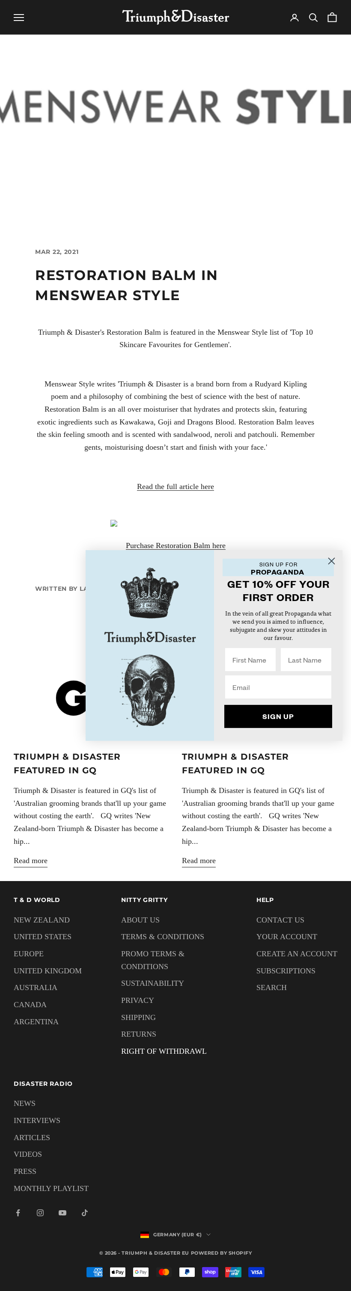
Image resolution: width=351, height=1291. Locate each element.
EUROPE (29, 953)
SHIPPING (138, 1017)
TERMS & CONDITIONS (162, 936)
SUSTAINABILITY (152, 983)
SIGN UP (278, 716)
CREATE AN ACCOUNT (296, 953)
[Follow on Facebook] (18, 1212)
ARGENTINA (36, 1021)
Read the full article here (175, 486)
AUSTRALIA (35, 987)
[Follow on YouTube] (62, 1212)
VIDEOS (28, 1154)
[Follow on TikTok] (84, 1212)
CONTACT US (280, 920)
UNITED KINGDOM (48, 971)
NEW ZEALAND (42, 920)
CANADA (30, 1004)
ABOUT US (140, 920)
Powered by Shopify (221, 1253)
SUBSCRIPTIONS (285, 971)
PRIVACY (137, 1000)
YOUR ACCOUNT (286, 936)
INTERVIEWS (37, 1120)
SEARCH (271, 987)
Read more (31, 860)
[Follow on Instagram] (40, 1212)
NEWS (25, 1103)
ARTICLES (32, 1137)
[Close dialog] (331, 561)
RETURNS (138, 1034)
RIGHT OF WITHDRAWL (164, 1051)
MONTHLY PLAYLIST (51, 1188)
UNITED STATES (42, 936)
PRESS (25, 1171)
